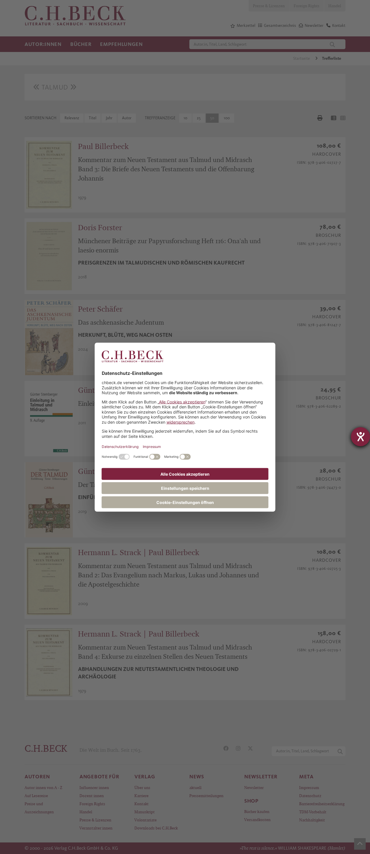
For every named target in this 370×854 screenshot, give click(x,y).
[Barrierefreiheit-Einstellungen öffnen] (360, 436)
